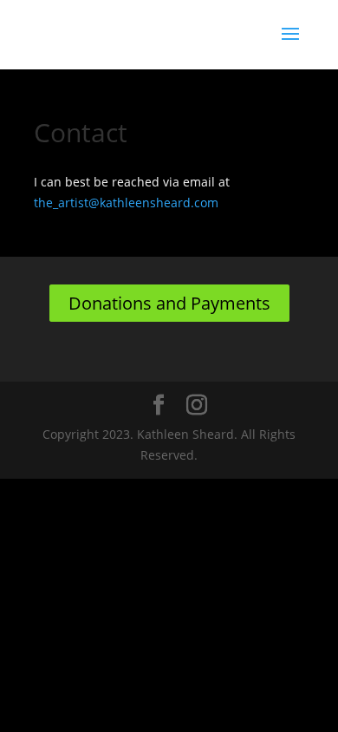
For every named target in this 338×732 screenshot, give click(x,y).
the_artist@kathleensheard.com (126, 202)
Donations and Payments (169, 303)
